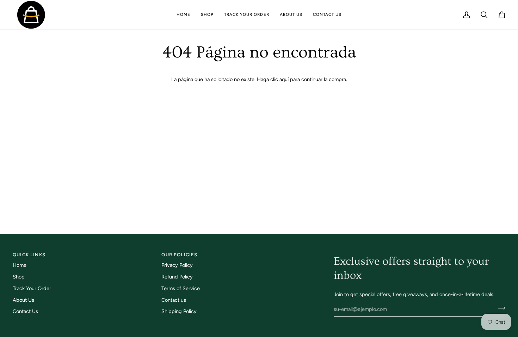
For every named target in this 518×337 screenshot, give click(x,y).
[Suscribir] (499, 308)
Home (19, 265)
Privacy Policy (177, 265)
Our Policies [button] (179, 254)
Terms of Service (180, 288)
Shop (19, 277)
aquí (284, 79)
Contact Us (25, 311)
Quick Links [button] (29, 254)
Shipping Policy (179, 311)
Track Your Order (32, 288)
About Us (23, 300)
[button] (207, 14)
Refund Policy (177, 277)
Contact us (173, 300)
